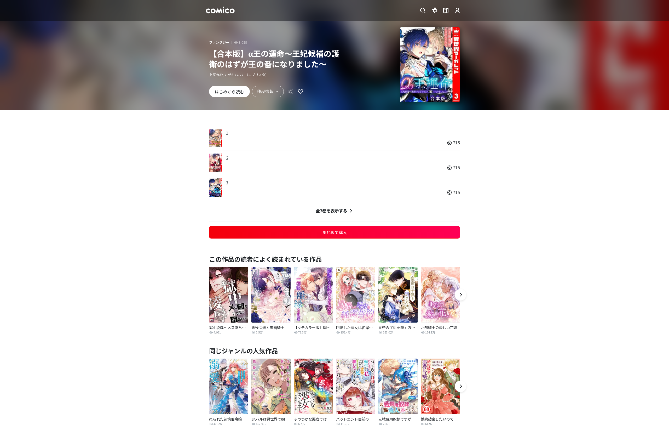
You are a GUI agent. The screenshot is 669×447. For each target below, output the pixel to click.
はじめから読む (229, 91)
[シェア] (290, 91)
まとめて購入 (334, 232)
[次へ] (460, 295)
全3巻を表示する (331, 210)
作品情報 (265, 91)
